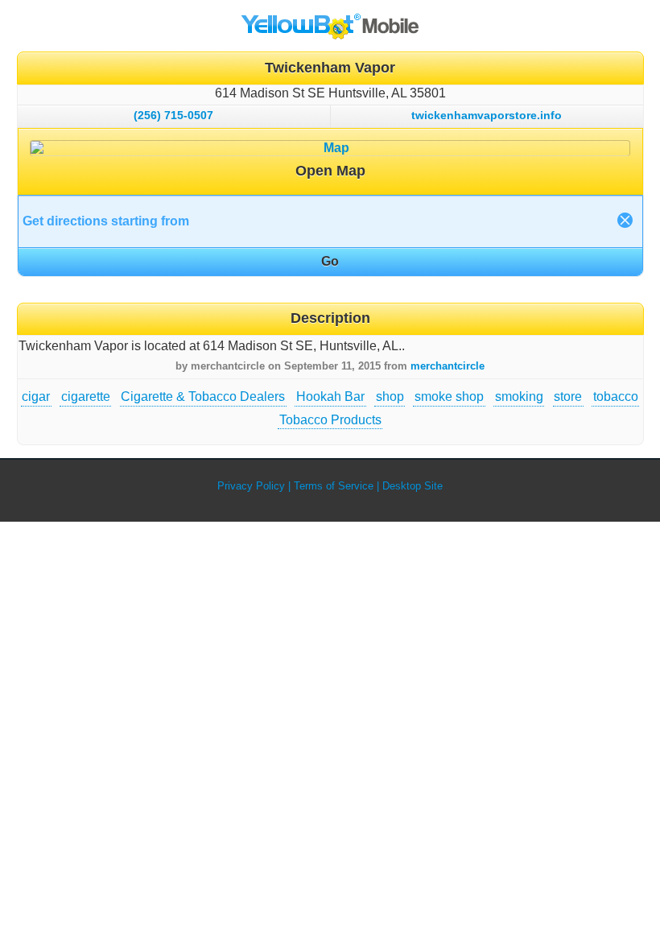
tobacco (615, 396)
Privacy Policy (251, 486)
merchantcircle (447, 366)
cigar (36, 396)
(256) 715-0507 (173, 115)
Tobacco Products (330, 420)
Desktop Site (412, 486)
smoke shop (449, 396)
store (568, 396)
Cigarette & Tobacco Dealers (203, 396)
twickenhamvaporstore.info (486, 115)
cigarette (85, 396)
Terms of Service (333, 486)
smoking (519, 396)
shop (390, 396)
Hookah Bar (330, 396)
